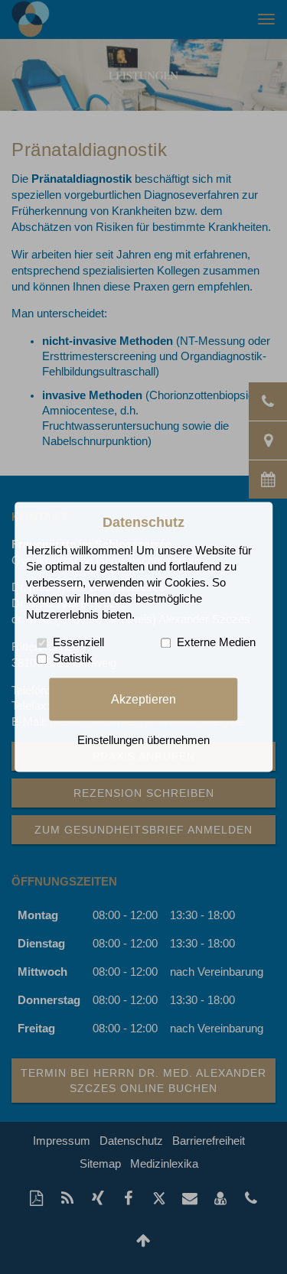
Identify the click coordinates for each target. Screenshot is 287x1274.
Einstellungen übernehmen (143, 741)
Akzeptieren (143, 699)
